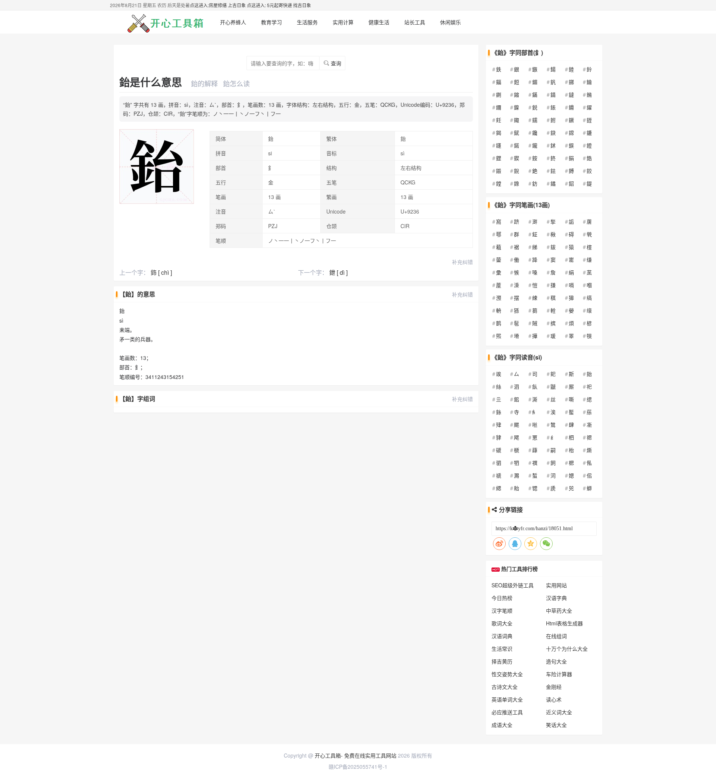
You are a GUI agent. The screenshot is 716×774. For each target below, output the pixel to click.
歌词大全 (502, 623)
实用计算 (343, 22)
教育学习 (271, 22)
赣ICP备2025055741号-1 (358, 766)
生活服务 (307, 22)
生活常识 (502, 648)
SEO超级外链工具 (513, 585)
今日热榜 (502, 598)
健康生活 (378, 22)
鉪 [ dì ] (338, 272)
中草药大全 (559, 610)
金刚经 (554, 686)
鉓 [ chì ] (161, 272)
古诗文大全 (505, 686)
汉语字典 (556, 598)
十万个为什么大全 (567, 648)
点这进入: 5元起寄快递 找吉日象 (279, 5)
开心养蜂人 (233, 22)
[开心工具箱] (164, 22)
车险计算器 (559, 674)
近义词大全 (559, 712)
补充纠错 (462, 261)
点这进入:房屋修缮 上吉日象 (218, 5)
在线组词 (556, 636)
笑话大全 (556, 724)
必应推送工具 (507, 712)
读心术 (554, 699)
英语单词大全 (507, 699)
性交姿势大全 (507, 674)
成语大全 (502, 724)
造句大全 (556, 661)
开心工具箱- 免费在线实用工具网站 (355, 755)
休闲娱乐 (450, 22)
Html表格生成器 (564, 623)
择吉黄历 (502, 661)
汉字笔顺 (502, 610)
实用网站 (556, 585)
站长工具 (414, 22)
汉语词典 (502, 636)
